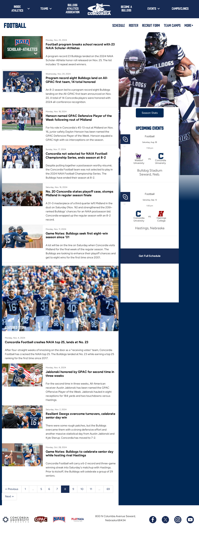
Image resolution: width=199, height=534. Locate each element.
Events (152, 8)
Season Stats (150, 113)
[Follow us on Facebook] (153, 519)
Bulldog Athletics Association (72, 8)
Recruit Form (151, 25)
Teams (44, 8)
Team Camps (172, 25)
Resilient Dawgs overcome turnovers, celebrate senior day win (80, 415)
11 (91, 489)
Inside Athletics (17, 8)
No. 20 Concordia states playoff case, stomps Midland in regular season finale (79, 193)
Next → (9, 496)
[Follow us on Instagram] (177, 519)
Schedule (118, 25)
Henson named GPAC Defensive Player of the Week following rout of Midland (79, 118)
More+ (188, 25)
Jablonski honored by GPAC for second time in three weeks (80, 374)
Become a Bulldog (126, 8)
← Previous (11, 489)
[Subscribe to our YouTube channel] (190, 519)
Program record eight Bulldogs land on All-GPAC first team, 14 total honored (77, 80)
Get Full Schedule (150, 256)
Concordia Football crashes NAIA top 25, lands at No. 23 (46, 342)
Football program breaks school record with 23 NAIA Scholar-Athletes (80, 46)
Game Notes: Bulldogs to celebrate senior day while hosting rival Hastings (79, 453)
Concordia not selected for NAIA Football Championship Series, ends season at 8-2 (76, 155)
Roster (133, 25)
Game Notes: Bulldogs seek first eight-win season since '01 (77, 235)
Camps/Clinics (180, 8)
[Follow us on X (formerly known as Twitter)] (165, 519)
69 (108, 489)
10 (81, 489)
